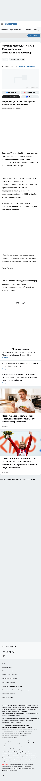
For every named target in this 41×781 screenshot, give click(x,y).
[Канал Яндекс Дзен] (11, 96)
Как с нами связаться (8, 682)
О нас (4, 663)
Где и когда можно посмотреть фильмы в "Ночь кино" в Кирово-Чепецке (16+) (18, 354)
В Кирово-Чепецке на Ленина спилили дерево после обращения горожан (20, 366)
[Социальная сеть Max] (30, 96)
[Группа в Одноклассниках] (7, 652)
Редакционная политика (9, 678)
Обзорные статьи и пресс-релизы (12, 686)
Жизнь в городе (17, 59)
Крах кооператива (16, 30)
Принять (33, 35)
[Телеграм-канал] (10, 652)
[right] (39, 30)
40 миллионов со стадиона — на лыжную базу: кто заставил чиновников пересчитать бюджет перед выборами (19, 379)
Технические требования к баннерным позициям (16, 690)
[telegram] (24, 303)
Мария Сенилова (27, 66)
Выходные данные (7, 697)
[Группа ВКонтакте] (11, 92)
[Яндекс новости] (30, 92)
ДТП (5, 59)
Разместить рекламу (8, 693)
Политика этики (7, 667)
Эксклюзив (4, 30)
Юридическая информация (10, 671)
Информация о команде (9, 674)
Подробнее (13, 737)
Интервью (27, 30)
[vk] (17, 303)
